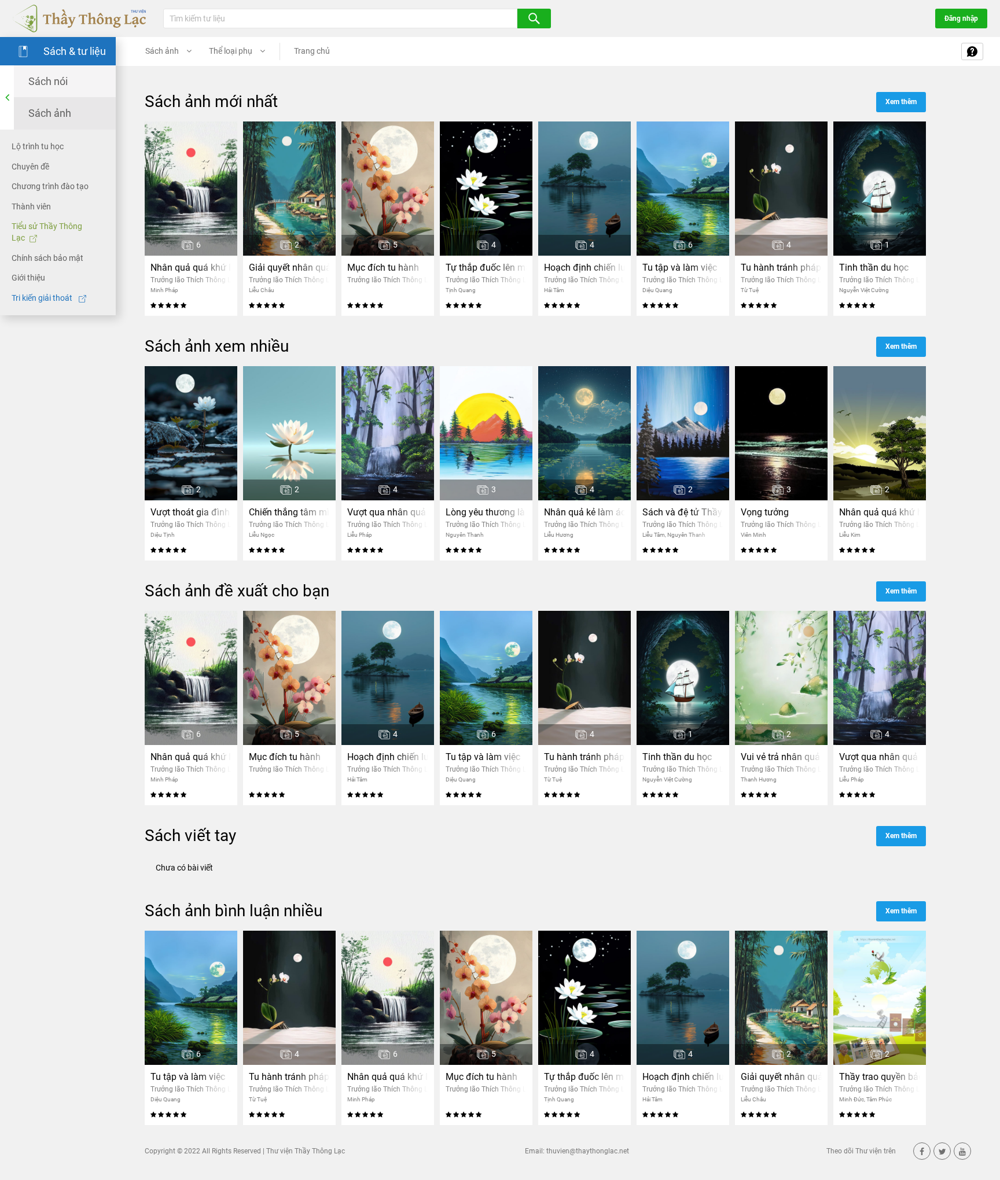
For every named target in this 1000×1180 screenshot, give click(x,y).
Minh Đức (851, 1099)
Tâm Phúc (879, 1099)
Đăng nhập (961, 18)
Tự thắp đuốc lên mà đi (486, 267)
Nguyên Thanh (465, 535)
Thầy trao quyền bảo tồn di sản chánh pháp (879, 1076)
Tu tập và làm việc (679, 267)
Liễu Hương (558, 535)
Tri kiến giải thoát (43, 298)
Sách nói (48, 81)
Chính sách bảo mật (47, 257)
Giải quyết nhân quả (289, 267)
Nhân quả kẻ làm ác (584, 512)
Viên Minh (753, 535)
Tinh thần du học (874, 267)
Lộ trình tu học (38, 146)
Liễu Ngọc (261, 535)
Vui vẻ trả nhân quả (780, 756)
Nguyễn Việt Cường (864, 290)
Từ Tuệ (750, 290)
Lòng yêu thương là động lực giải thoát (486, 512)
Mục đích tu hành (383, 267)
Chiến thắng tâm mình (289, 512)
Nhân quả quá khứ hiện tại (879, 512)
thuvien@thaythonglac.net (587, 1151)
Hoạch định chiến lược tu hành (584, 267)
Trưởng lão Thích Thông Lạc (194, 280)
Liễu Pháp (359, 535)
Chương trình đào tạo (50, 186)
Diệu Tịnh (162, 535)
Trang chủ (312, 51)
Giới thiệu (28, 277)
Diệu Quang (657, 290)
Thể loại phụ (231, 51)
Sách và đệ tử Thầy (682, 512)
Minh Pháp (164, 290)
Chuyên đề (30, 166)
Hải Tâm (554, 290)
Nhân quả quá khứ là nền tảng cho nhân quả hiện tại (190, 267)
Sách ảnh (49, 113)
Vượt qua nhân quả (386, 512)
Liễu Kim (850, 535)
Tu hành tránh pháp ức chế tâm (781, 267)
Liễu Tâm (653, 535)
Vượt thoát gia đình (190, 512)
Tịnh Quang (461, 290)
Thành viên (31, 206)
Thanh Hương (759, 779)
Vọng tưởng (765, 512)
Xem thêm (901, 102)
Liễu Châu (261, 290)
